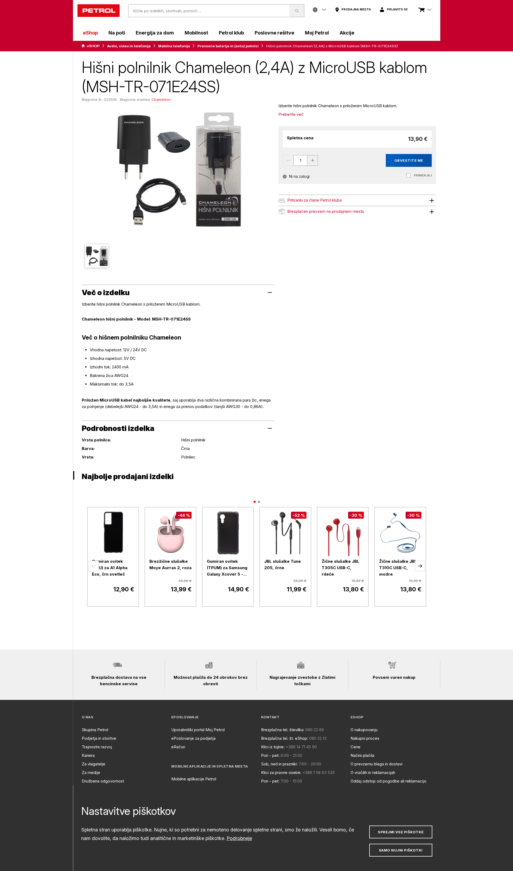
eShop (90, 33)
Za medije (91, 772)
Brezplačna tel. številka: (282, 729)
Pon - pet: (270, 755)
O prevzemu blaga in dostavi (376, 763)
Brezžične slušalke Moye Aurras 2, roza (170, 564)
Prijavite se (397, 9)
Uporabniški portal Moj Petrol (198, 729)
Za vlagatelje (93, 763)
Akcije (347, 33)
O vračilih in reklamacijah (373, 772)
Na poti (116, 33)
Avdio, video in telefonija (129, 46)
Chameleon (161, 99)
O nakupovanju (364, 729)
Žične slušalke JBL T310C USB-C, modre (398, 568)
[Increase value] (312, 160)
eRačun (178, 746)
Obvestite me (408, 160)
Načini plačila (362, 755)
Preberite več (291, 114)
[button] (93, 566)
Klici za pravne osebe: (281, 772)
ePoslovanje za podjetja (193, 738)
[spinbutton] (300, 160)
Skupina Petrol (95, 729)
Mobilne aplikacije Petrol (193, 778)
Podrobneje (239, 838)
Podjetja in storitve (99, 738)
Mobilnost (196, 33)
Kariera (88, 755)
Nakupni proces (365, 738)
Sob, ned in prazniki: (279, 763)
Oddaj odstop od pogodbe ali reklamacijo (388, 781)
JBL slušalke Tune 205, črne (282, 564)
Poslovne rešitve (274, 33)
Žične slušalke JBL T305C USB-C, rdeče (340, 568)
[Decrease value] (288, 160)
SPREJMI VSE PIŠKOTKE (400, 832)
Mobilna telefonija (174, 46)
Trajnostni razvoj (97, 746)
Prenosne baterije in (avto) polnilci (228, 46)
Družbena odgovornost (103, 781)
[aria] (90, 46)
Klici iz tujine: (273, 746)
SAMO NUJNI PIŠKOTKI (401, 850)
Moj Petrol (317, 33)
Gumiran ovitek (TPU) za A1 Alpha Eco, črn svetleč (109, 568)
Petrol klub (231, 33)
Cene (355, 746)
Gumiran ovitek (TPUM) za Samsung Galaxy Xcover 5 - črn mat (227, 568)
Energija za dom (155, 33)
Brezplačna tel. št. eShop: (284, 738)
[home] (98, 10)
